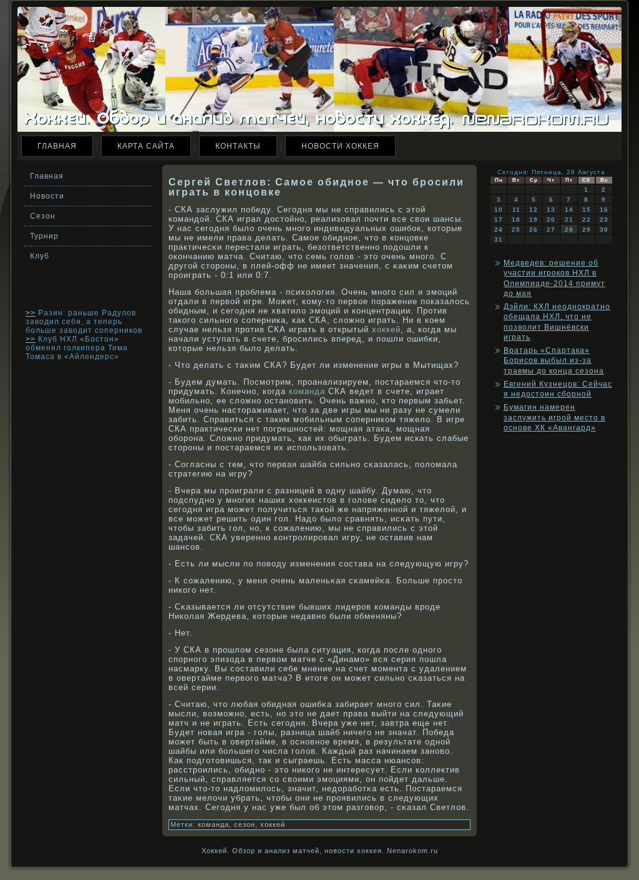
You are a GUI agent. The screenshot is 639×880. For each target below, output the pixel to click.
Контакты (238, 146)
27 (551, 229)
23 (604, 219)
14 (569, 209)
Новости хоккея (340, 146)
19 (533, 219)
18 (516, 219)
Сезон (43, 216)
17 (498, 219)
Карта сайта (146, 146)
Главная (57, 146)
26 (533, 229)
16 (604, 209)
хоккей (386, 329)
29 (586, 229)
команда (307, 391)
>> (31, 313)
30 (604, 229)
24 (498, 229)
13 (551, 209)
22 (586, 219)
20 (551, 219)
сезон (244, 824)
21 (569, 219)
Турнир (44, 236)
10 (498, 209)
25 (516, 229)
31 (498, 239)
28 (569, 229)
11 (516, 209)
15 (586, 209)
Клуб (39, 256)
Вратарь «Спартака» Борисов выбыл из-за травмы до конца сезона (554, 360)
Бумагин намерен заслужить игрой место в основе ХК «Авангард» (554, 417)
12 (533, 209)
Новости (47, 196)
